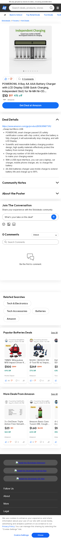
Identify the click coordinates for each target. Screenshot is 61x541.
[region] (30, 528)
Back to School (16, 15)
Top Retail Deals (33, 15)
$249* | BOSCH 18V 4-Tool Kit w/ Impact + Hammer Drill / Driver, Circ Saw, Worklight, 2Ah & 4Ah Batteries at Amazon (40, 361)
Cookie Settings (21, 535)
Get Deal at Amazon (30, 105)
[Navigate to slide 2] (26, 71)
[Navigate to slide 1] (24, 71)
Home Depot (9, 375)
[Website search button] (51, 8)
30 (9, 381)
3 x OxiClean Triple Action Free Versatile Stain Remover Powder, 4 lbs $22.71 (15, 422)
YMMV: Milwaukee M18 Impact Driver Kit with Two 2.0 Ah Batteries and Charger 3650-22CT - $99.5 (15, 361)
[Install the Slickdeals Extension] (30, 463)
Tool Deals (48, 15)
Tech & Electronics (17, 303)
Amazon (11, 318)
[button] (11, 79)
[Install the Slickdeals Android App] (30, 470)
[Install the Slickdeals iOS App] (30, 478)
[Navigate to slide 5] (33, 71)
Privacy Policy (8, 526)
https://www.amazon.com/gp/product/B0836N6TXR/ (26, 126)
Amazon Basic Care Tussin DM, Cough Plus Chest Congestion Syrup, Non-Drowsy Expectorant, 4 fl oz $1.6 (39, 422)
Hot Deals (25, 21)
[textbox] (26, 217)
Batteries (40, 311)
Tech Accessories (17, 311)
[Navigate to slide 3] (28, 71)
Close (40, 535)
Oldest (36, 235)
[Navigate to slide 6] (35, 71)
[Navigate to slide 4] (30, 71)
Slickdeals (6, 21)
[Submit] (6, 242)
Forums (15, 21)
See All (54, 332)
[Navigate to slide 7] (37, 71)
